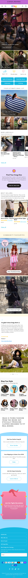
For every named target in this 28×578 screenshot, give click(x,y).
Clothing (20, 83)
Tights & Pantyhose (7, 79)
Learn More (14, 479)
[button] (2, 6)
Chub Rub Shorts (20, 79)
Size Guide (14, 445)
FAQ (14, 462)
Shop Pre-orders (20, 67)
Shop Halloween (7, 47)
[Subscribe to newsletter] (25, 555)
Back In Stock (19, 127)
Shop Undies (6, 127)
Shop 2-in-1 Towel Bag (9, 114)
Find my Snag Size (14, 185)
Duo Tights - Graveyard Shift (5, 153)
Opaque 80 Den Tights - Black (20, 219)
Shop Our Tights (5, 67)
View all (3, 162)
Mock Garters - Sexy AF (7, 218)
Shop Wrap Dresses (6, 341)
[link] (22, 6)
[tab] (11, 374)
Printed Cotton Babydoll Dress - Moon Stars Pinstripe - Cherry (18, 154)
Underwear (7, 83)
